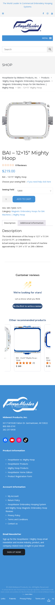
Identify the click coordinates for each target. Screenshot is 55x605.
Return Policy (14, 500)
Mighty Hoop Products (18, 468)
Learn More (28, 594)
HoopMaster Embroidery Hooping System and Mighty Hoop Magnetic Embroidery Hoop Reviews (26, 508)
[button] (48, 106)
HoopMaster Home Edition (20, 472)
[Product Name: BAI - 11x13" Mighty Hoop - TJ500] (27, 348)
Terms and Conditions (18, 519)
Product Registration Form (20, 476)
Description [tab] (10, 223)
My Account (13, 496)
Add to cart (24, 199)
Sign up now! (14, 552)
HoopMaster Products (18, 464)
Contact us (13, 523)
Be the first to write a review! (27, 306)
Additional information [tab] (31, 223)
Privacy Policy (14, 515)
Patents (12, 598)
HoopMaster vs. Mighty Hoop (21, 459)
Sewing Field (8, 189)
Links (3, 598)
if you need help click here (39, 181)
